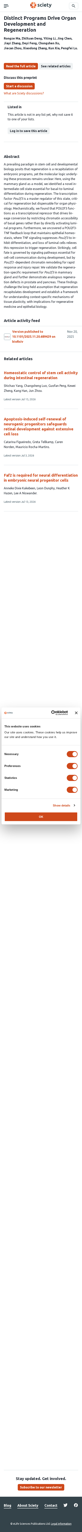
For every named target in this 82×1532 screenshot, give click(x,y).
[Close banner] (76, 713)
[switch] (72, 766)
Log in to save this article (28, 131)
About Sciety (27, 1505)
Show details (61, 805)
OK (41, 816)
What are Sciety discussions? (24, 93)
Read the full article (21, 66)
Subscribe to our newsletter (41, 1487)
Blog (7, 1505)
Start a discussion (19, 86)
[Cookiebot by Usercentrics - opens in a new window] (51, 712)
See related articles (56, 66)
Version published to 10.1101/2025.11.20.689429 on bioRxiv (33, 336)
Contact (50, 1505)
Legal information (61, 1523)
